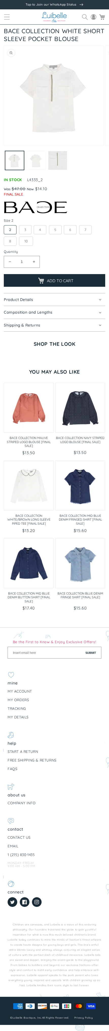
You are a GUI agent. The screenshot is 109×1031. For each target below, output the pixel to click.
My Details (18, 717)
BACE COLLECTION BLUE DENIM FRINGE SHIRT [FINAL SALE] (80, 595)
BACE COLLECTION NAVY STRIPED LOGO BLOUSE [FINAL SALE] (80, 440)
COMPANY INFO (21, 803)
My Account (20, 691)
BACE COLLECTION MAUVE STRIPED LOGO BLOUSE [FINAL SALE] (29, 442)
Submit (90, 652)
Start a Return (23, 751)
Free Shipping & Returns (32, 760)
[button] (7, 17)
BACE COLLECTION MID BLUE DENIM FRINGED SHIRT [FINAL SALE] (80, 519)
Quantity (11, 252)
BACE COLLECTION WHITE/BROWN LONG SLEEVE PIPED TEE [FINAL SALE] (28, 519)
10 (26, 241)
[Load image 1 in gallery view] (14, 160)
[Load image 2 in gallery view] (36, 160)
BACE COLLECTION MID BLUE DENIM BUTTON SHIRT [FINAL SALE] (29, 597)
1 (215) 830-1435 (21, 854)
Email (13, 846)
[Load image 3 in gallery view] (57, 160)
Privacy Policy (84, 1017)
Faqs (12, 769)
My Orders (18, 700)
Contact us (19, 837)
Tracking (17, 708)
